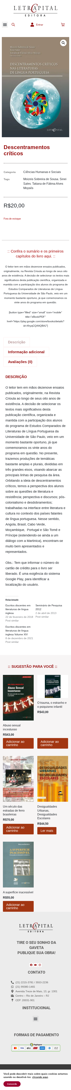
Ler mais (47, 831)
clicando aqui (40, 1077)
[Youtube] (36, 965)
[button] (5, 25)
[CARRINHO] (62, 24)
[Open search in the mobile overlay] (13, 24)
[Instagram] (40, 965)
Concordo (12, 1084)
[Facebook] (31, 965)
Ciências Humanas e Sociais (42, 172)
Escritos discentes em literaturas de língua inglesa (18, 609)
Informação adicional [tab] (26, 352)
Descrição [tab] (16, 342)
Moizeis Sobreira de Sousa (40, 179)
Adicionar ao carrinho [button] (15, 743)
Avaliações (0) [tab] (20, 362)
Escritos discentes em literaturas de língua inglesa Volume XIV (18, 630)
